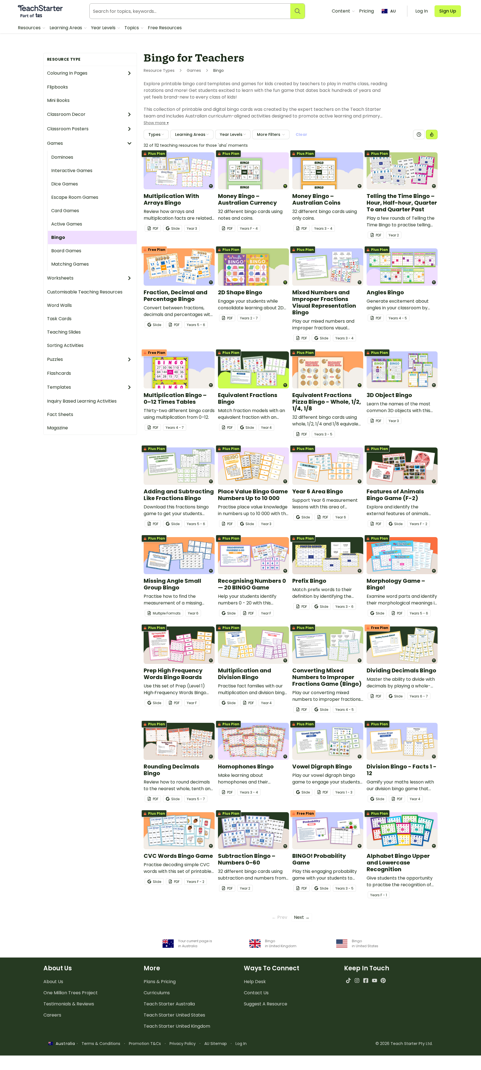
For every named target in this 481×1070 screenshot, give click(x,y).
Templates (59, 387)
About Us (53, 981)
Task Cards (59, 318)
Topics (132, 28)
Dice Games (64, 184)
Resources (30, 28)
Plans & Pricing (160, 981)
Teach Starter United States (174, 1015)
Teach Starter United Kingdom (177, 1026)
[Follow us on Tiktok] (348, 980)
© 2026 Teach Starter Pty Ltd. (404, 1043)
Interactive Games (71, 170)
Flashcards (59, 373)
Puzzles (55, 359)
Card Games (65, 210)
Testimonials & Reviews (68, 1004)
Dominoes (62, 157)
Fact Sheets (60, 414)
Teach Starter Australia (169, 1004)
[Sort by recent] (419, 134)
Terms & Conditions (101, 1043)
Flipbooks (57, 87)
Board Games (66, 251)
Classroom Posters (68, 129)
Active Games (66, 224)
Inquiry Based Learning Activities (82, 401)
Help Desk (255, 981)
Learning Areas (66, 28)
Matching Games (70, 264)
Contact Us (256, 993)
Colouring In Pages (67, 73)
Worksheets (60, 278)
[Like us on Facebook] (365, 980)
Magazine (57, 428)
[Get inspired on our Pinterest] (383, 980)
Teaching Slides (64, 332)
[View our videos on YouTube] (374, 980)
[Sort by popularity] (432, 134)
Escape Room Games (74, 197)
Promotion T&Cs (145, 1043)
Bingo (58, 237)
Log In (241, 1043)
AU (393, 11)
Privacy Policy (183, 1043)
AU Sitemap (215, 1043)
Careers (52, 1015)
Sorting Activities (65, 345)
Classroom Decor (66, 114)
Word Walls (59, 305)
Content (341, 11)
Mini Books (58, 100)
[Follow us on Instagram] (357, 980)
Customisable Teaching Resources (84, 292)
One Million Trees (70, 993)
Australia (64, 1043)
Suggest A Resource (265, 1004)
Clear (301, 134)
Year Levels (104, 28)
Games (55, 143)
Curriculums (157, 993)
